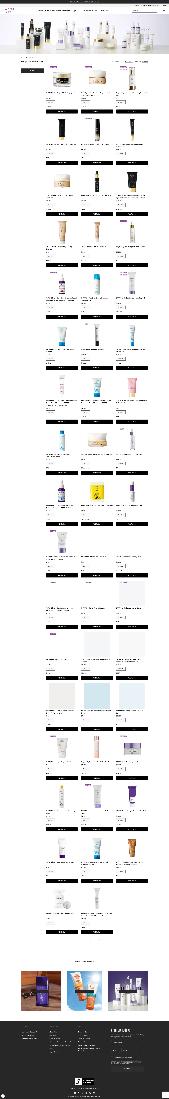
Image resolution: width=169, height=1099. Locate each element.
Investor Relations (84, 1042)
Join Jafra (52, 1035)
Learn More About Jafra (29, 1039)
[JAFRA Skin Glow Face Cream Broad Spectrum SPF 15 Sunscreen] (132, 847)
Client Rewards (54, 1039)
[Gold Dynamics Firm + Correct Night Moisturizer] (62, 181)
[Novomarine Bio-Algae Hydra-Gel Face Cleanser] (97, 644)
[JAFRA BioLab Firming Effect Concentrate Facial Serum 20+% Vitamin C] (97, 898)
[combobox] (142, 11)
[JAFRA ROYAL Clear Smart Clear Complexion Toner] (62, 439)
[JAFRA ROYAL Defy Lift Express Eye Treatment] (132, 129)
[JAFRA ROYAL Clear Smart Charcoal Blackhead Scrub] (97, 847)
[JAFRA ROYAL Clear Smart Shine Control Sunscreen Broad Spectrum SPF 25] (97, 386)
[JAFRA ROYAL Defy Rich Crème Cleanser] (62, 129)
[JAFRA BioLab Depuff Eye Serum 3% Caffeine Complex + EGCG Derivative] (62, 491)
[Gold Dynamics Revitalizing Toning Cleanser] (62, 232)
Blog (51, 1049)
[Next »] (106, 939)
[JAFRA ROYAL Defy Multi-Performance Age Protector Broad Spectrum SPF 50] (132, 181)
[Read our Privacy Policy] (143, 1060)
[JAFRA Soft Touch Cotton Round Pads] (62, 898)
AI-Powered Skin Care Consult (59, 1045)
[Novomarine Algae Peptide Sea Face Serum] (132, 696)
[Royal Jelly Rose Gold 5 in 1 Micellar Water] (97, 747)
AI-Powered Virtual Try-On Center (60, 1042)
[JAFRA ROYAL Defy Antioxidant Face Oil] (97, 181)
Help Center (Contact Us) (29, 1032)
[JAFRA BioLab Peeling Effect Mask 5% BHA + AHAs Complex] (62, 696)
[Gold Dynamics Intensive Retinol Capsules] (97, 439)
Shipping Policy (83, 1035)
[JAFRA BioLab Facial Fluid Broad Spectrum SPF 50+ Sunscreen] (132, 644)
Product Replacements (28, 1035)
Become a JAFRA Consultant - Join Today (84, 1)
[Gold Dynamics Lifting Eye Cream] (97, 232)
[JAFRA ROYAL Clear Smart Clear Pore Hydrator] (62, 334)
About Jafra (53, 1032)
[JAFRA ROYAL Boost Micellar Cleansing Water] (62, 796)
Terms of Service (84, 1039)
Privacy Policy (83, 1032)
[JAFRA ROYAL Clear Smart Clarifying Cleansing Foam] (97, 283)
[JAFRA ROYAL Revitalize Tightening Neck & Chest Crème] (132, 386)
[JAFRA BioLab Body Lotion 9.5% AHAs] (62, 847)
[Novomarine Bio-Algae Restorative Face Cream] (97, 696)
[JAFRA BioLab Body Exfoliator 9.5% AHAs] (132, 796)
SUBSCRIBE (127, 1069)
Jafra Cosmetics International (83, 1089)
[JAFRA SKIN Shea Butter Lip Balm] (97, 542)
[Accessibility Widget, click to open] (3, 1096)
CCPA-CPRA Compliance (86, 1045)
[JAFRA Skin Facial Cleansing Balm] (132, 542)
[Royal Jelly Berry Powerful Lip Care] (132, 491)
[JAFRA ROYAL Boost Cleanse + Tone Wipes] (97, 491)
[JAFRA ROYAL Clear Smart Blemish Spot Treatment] (132, 334)
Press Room (53, 1052)
